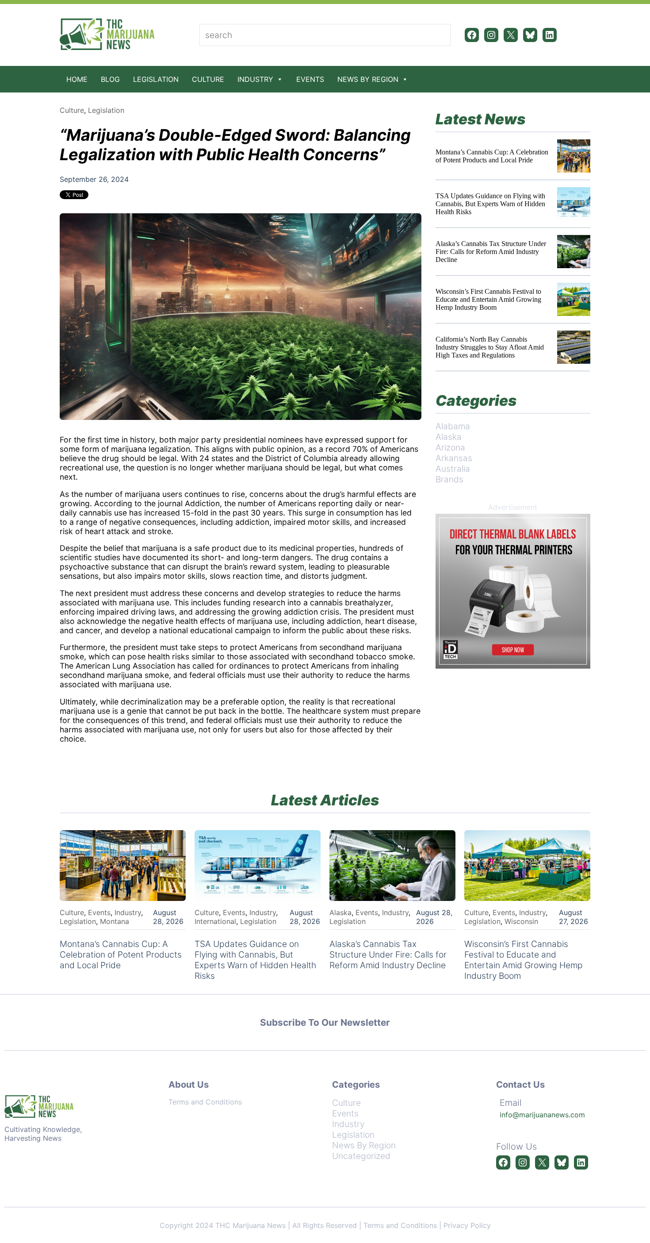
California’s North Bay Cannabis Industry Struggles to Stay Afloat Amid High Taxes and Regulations (490, 347)
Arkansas (454, 458)
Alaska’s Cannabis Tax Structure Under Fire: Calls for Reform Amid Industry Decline (491, 251)
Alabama (453, 426)
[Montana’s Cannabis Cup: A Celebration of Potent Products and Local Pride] (573, 156)
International (215, 921)
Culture (208, 79)
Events (310, 79)
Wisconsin (521, 921)
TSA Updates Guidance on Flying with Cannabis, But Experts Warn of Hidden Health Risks (490, 204)
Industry (255, 79)
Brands (449, 479)
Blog (110, 79)
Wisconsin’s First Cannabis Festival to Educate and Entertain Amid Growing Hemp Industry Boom (488, 299)
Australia (453, 468)
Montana (114, 921)
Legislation (156, 79)
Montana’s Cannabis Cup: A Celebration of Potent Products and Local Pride (492, 156)
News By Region (367, 79)
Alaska (449, 436)
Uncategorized (361, 1156)
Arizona (450, 447)
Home (77, 79)
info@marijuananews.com (542, 1114)
